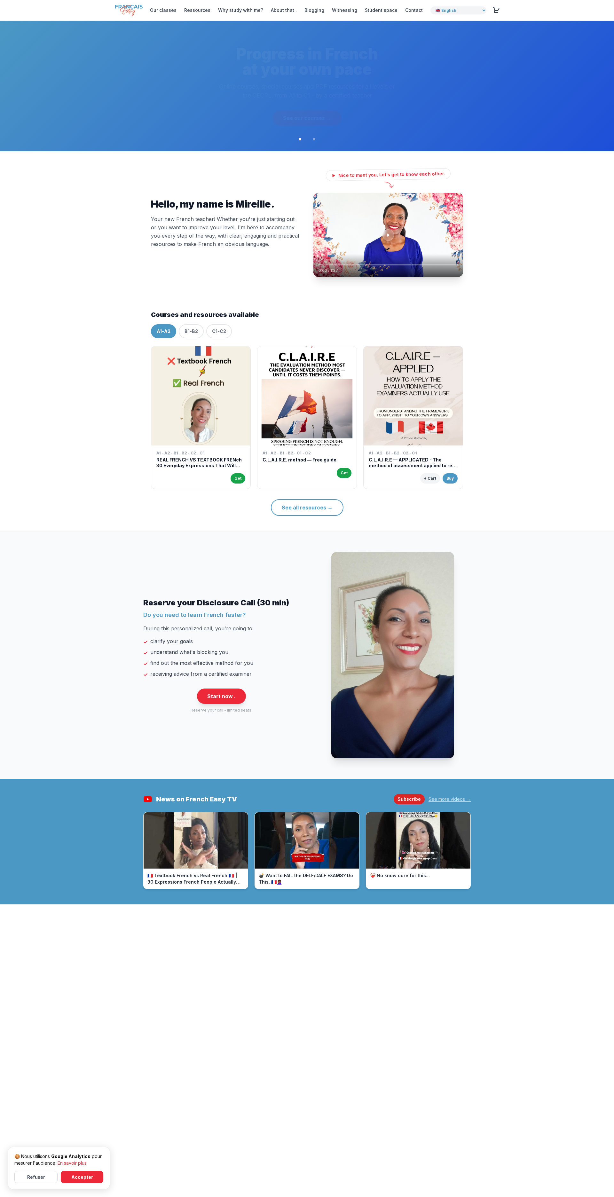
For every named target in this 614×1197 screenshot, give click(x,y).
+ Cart (430, 487)
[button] (388, 244)
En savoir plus (72, 1163)
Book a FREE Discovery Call (307, 127)
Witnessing (344, 10)
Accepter (82, 1177)
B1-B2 (191, 340)
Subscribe (409, 808)
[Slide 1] (300, 149)
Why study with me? (240, 10)
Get (237, 487)
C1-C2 (219, 340)
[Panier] (496, 10)
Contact (414, 10)
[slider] (388, 274)
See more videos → (450, 808)
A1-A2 (163, 340)
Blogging (314, 10)
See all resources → (307, 517)
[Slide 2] (314, 149)
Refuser (36, 1177)
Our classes (163, 10)
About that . (284, 10)
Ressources (197, 10)
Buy (450, 487)
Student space (381, 10)
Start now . (221, 706)
